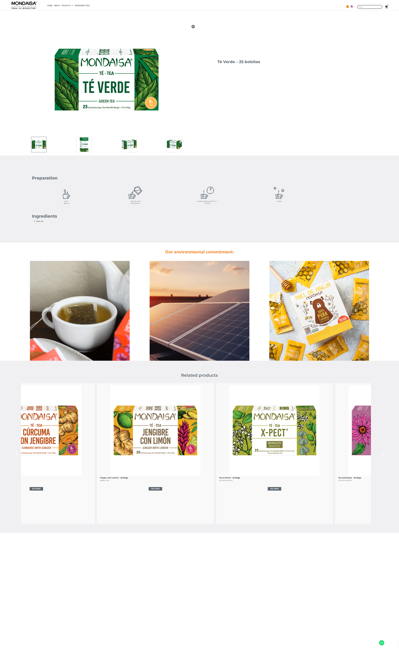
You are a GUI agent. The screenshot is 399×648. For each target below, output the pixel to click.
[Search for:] (369, 7)
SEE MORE (80, 489)
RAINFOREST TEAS (82, 5)
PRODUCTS (66, 5)
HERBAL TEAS (268, 480)
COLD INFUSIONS (150, 480)
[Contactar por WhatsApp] (381, 645)
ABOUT (57, 5)
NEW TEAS (160, 480)
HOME (49, 5)
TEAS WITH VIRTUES (32, 480)
